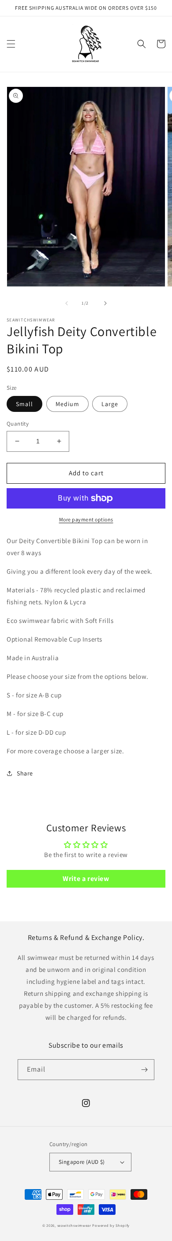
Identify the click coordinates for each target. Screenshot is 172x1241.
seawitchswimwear (74, 1225)
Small (24, 404)
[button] (11, 44)
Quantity (18, 423)
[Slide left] (66, 303)
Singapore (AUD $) (82, 1162)
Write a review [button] (86, 878)
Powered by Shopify (111, 1225)
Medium (67, 404)
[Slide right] (105, 303)
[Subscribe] (144, 1069)
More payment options (86, 519)
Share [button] (25, 773)
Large (109, 404)
